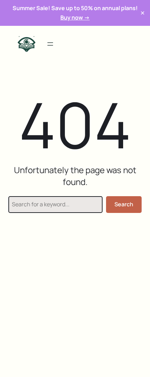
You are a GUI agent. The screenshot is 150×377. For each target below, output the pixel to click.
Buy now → (75, 17)
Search (123, 204)
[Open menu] (50, 44)
